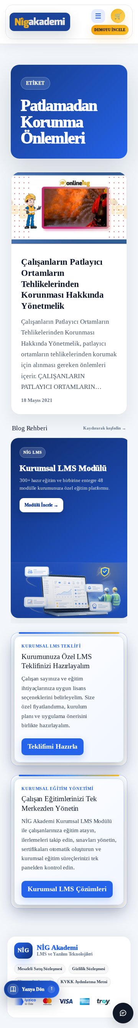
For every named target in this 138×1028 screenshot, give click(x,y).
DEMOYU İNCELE (109, 30)
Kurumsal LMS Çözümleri (67, 889)
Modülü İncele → (41, 505)
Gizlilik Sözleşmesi (88, 968)
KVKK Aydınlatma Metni (84, 981)
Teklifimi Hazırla (52, 746)
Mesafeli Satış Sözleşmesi (40, 968)
